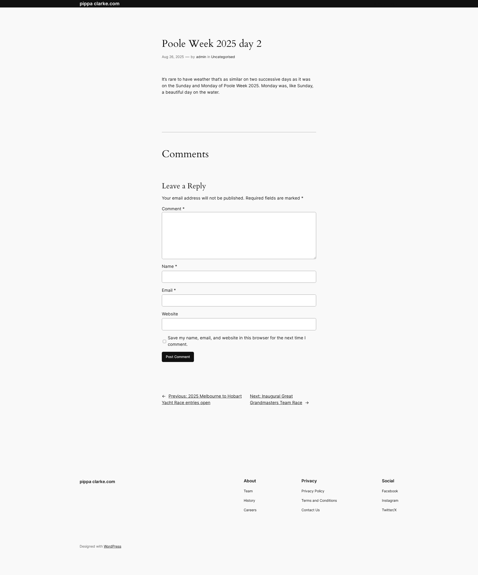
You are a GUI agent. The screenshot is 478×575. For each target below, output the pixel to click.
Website (170, 313)
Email (169, 290)
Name (169, 266)
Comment (173, 208)
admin (201, 57)
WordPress (112, 546)
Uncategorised (223, 57)
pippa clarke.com (100, 3)
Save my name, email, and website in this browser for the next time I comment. (236, 341)
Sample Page (384, 3)
